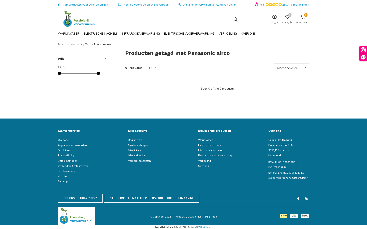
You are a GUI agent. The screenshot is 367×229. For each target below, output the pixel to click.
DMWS (190, 216)
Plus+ (199, 216)
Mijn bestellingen (138, 145)
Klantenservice (67, 171)
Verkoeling (228, 33)
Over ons (248, 33)
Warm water (68, 33)
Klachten (63, 176)
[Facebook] (298, 198)
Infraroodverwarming (141, 33)
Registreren (135, 139)
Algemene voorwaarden (72, 145)
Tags (88, 44)
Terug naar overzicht (70, 44)
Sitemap (63, 181)
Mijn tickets (134, 150)
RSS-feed (211, 216)
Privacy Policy (66, 155)
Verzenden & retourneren (73, 165)
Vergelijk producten (139, 160)
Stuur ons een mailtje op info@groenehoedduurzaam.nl (152, 198)
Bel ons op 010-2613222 (80, 198)
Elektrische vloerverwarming (189, 33)
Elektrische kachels (101, 33)
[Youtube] (306, 198)
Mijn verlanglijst (137, 155)
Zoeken (235, 19)
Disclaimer (64, 150)
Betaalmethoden (68, 160)
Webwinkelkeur (205, 227)
